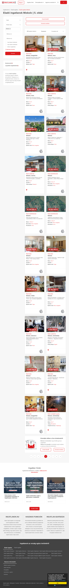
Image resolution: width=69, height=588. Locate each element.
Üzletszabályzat (6, 585)
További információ (60, 580)
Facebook (17, 583)
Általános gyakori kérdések (9, 565)
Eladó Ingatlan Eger (43, 553)
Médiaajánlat (12, 583)
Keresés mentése (45, 23)
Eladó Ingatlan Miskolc (8, 553)
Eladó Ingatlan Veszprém (44, 555)
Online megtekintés (11, 46)
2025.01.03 (7, 501)
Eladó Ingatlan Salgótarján (33, 551)
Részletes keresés (10, 49)
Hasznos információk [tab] (10, 561)
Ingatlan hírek (34, 468)
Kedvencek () (9, 63)
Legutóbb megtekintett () (11, 65)
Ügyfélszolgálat (6, 583)
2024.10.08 (28, 501)
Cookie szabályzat (39, 583)
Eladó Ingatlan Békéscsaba (45, 551)
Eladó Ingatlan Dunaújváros (45, 557)
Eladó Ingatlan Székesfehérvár (22, 557)
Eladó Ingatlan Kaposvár (33, 557)
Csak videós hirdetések (12, 44)
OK (57, 583)
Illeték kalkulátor (7, 567)
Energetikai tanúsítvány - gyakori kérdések (8, 572)
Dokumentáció (22, 583)
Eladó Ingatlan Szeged (20, 553)
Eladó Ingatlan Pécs (8, 555)
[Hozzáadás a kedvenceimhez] (41, 49)
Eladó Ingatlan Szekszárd (56, 551)
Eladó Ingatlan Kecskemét (9, 557)
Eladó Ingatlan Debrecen (21, 551)
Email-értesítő (45, 19)
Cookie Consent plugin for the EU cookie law (57, 585)
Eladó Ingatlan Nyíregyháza (33, 553)
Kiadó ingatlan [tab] (17, 547)
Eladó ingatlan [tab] (8, 547)
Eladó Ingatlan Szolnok (56, 553)
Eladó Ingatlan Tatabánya (56, 555)
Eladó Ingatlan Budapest (9, 551)
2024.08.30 (50, 501)
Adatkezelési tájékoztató (31, 583)
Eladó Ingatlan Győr (20, 555)
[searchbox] (14, 29)
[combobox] (13, 29)
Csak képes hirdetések (12, 42)
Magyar (21, 2)
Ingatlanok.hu (6, 9)
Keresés (13, 53)
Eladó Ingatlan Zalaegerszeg (34, 555)
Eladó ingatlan (14, 9)
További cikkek (34, 508)
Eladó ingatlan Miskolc (24, 9)
